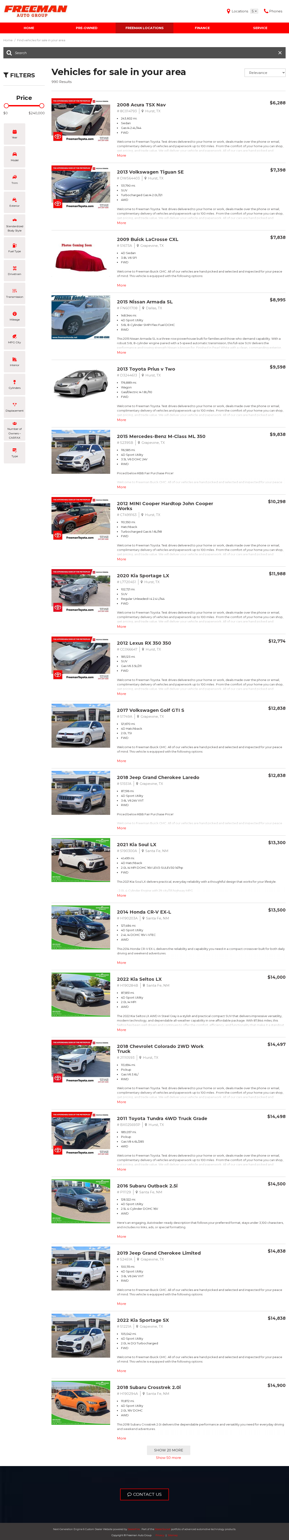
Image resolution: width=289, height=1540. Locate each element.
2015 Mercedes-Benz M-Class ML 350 (161, 436)
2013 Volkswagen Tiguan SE (150, 172)
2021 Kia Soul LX (136, 844)
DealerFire (134, 1529)
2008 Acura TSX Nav (141, 105)
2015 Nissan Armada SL (145, 302)
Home (29, 28)
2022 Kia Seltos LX (139, 979)
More (121, 155)
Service (260, 28)
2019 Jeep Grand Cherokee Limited (159, 1253)
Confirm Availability (257, 113)
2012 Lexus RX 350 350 (144, 643)
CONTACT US (147, 1494)
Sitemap (173, 1535)
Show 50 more (168, 1457)
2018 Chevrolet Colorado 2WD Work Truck (160, 1049)
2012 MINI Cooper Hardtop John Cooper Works (165, 506)
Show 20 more (168, 1450)
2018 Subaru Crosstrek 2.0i (149, 1387)
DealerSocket (162, 1529)
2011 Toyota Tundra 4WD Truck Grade (162, 1118)
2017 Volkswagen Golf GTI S (150, 710)
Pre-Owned (87, 28)
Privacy (160, 1535)
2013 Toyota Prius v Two (146, 369)
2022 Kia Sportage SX (143, 1320)
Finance (202, 28)
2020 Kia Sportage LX (143, 575)
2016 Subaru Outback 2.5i (147, 1186)
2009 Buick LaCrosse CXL (147, 239)
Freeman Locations (145, 28)
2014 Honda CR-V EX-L (144, 912)
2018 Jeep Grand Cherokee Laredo (158, 777)
